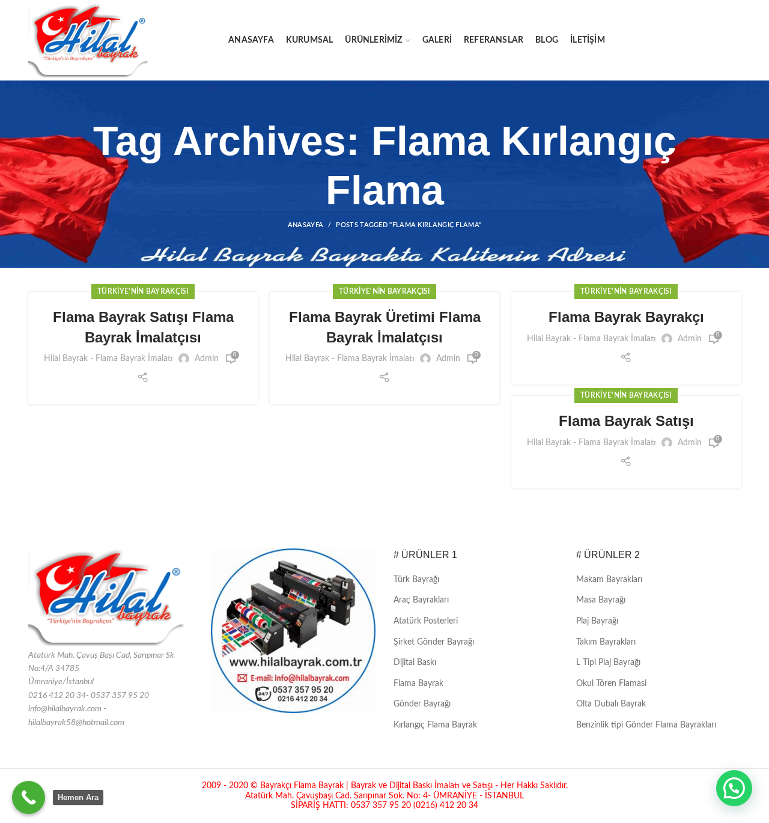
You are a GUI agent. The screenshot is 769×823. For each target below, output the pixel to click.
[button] (734, 788)
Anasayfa (305, 225)
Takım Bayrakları (606, 642)
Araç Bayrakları (421, 600)
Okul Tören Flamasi (611, 683)
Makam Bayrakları (609, 579)
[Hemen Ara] (28, 797)
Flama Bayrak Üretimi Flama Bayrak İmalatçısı (385, 327)
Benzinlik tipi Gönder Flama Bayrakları (646, 725)
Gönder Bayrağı (422, 704)
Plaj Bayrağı (597, 621)
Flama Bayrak (418, 683)
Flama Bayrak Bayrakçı (626, 317)
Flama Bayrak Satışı (626, 421)
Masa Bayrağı (600, 600)
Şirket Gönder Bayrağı (434, 642)
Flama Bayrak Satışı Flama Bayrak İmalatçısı (143, 327)
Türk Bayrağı (416, 579)
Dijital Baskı (415, 662)
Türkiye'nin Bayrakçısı (143, 291)
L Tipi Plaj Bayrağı (608, 662)
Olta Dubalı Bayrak (611, 704)
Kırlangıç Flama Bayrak (435, 725)
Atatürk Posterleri (426, 621)
